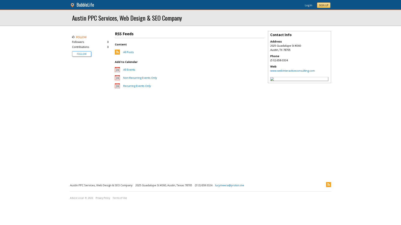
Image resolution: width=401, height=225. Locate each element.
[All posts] (117, 53)
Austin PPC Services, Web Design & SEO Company (127, 17)
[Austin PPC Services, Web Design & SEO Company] (272, 79)
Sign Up (324, 5)
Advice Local (77, 197)
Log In (308, 5)
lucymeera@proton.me (229, 185)
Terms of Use (120, 197)
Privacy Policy (103, 197)
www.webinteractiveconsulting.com (292, 70)
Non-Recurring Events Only (140, 78)
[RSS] (328, 184)
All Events (129, 69)
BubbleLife (85, 4)
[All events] (117, 71)
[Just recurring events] (117, 87)
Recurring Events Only (137, 86)
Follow (81, 53)
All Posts (128, 52)
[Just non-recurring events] (117, 79)
